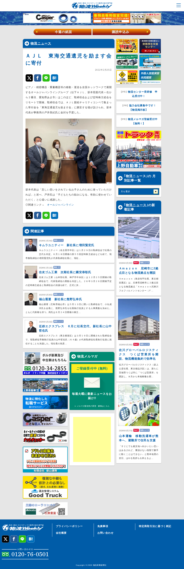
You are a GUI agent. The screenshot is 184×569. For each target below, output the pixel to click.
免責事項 (102, 526)
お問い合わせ (105, 532)
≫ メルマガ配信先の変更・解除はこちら (92, 406)
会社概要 (61, 532)
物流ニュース (41, 43)
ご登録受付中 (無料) (92, 368)
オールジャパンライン (60, 204)
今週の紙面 (53, 32)
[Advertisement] (101, 439)
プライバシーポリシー (69, 526)
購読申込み (130, 32)
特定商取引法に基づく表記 (155, 526)
